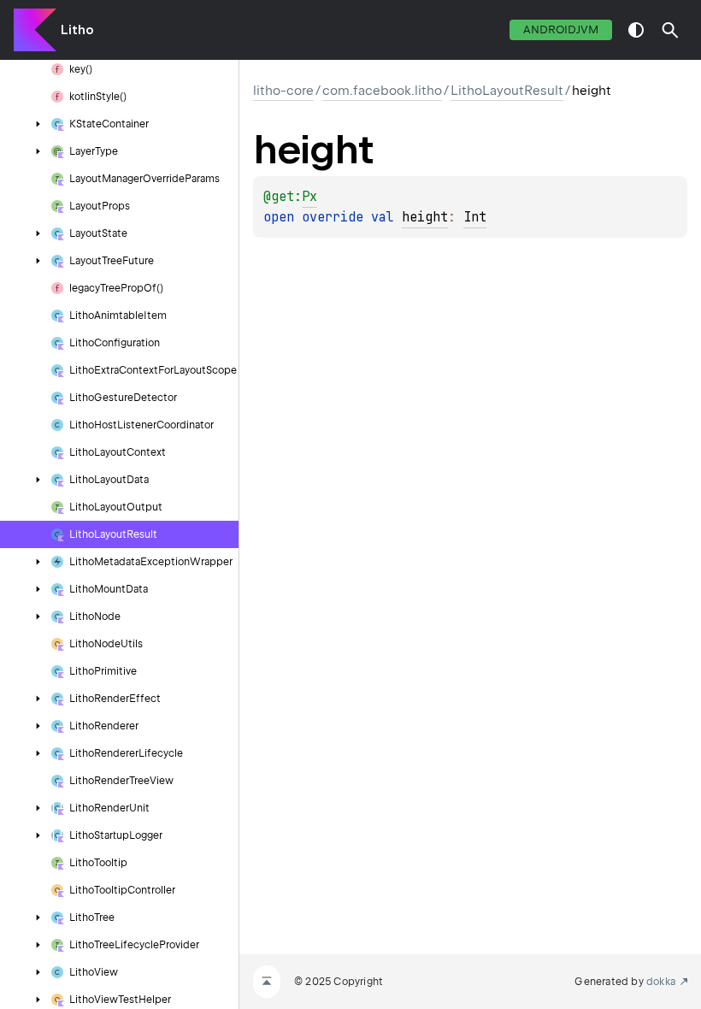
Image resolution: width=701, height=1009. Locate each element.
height (425, 217)
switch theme (636, 30)
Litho (77, 30)
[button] (670, 30)
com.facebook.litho (382, 90)
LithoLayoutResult (507, 90)
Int (474, 217)
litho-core (283, 90)
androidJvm (560, 29)
